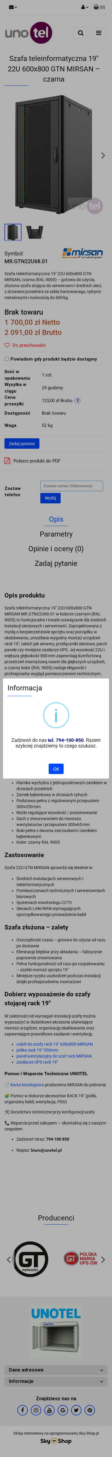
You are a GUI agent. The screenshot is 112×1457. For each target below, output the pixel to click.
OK (56, 769)
